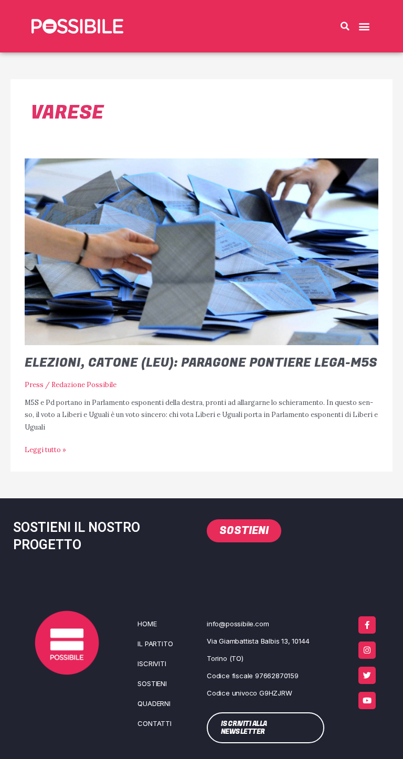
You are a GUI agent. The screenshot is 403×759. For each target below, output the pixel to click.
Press (34, 384)
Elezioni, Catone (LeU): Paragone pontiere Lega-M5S (201, 363)
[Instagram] (367, 650)
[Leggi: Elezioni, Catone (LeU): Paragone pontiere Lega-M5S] (201, 251)
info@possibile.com (238, 623)
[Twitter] (367, 675)
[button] (345, 26)
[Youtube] (367, 700)
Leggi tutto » (45, 449)
